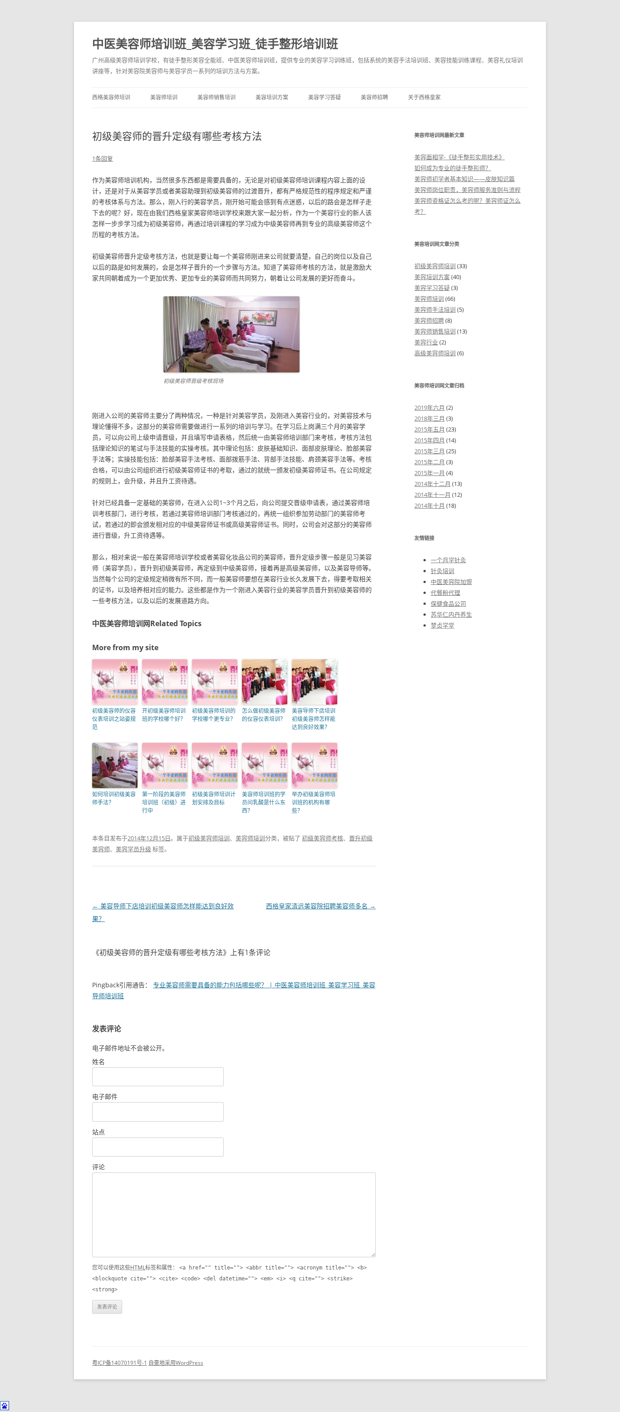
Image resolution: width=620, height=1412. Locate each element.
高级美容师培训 (435, 353)
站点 (98, 1132)
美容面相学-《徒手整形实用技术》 (459, 157)
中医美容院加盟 (451, 582)
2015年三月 (429, 451)
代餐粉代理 (445, 592)
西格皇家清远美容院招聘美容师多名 (321, 906)
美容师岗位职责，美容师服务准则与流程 (467, 190)
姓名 (98, 1061)
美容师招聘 (374, 97)
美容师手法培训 (435, 309)
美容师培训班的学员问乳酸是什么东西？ (263, 802)
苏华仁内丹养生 (451, 614)
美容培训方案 (272, 97)
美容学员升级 (133, 849)
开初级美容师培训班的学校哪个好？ (164, 715)
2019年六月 (429, 407)
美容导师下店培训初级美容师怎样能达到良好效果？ (313, 719)
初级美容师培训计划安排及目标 (214, 798)
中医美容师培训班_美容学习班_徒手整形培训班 (215, 43)
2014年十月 (429, 505)
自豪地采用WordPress (175, 1363)
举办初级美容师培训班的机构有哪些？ (313, 802)
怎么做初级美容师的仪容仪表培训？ (263, 715)
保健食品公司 (448, 603)
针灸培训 (442, 571)
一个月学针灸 (448, 560)
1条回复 (102, 158)
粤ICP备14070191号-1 (119, 1363)
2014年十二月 (432, 484)
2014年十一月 (432, 494)
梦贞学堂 (442, 625)
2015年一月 (429, 473)
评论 (98, 1166)
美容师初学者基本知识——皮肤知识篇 (464, 179)
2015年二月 (429, 462)
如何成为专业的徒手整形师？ (452, 168)
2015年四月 (429, 440)
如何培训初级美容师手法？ (114, 798)
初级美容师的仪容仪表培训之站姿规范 (114, 719)
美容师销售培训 (216, 97)
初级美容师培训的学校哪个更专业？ (214, 715)
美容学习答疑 (324, 97)
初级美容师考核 (322, 838)
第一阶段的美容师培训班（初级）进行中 (164, 802)
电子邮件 (105, 1096)
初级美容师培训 (209, 838)
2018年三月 (429, 418)
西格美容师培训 (111, 97)
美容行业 (426, 342)
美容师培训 (163, 97)
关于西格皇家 (424, 97)
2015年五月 (429, 429)
